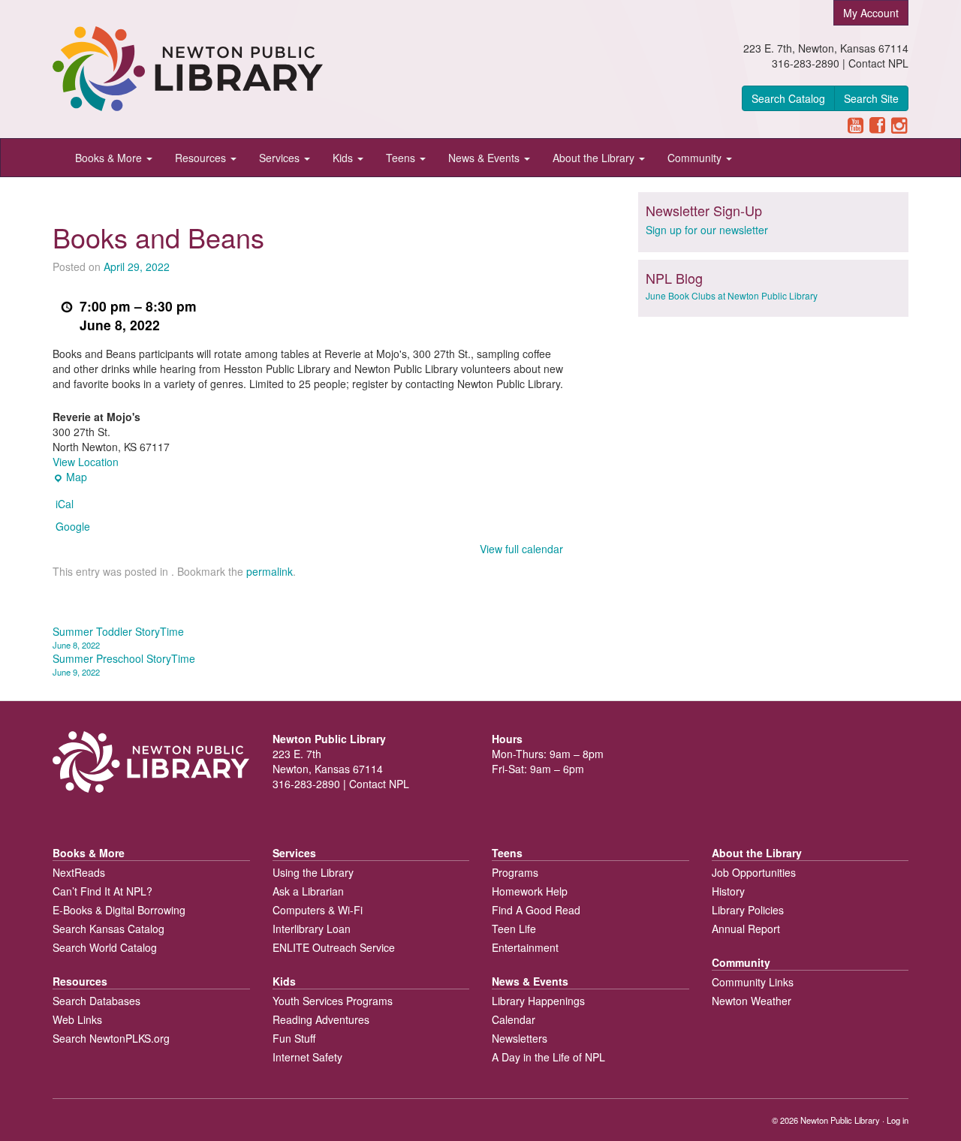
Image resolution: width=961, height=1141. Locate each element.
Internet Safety (307, 1056)
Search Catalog (788, 98)
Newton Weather (751, 1000)
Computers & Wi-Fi (318, 909)
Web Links (77, 1019)
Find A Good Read (536, 909)
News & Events (485, 157)
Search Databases (96, 1000)
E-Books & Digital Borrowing (119, 909)
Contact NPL (878, 63)
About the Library (595, 157)
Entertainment (525, 947)
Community (696, 157)
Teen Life (514, 928)
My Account (871, 12)
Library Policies (748, 909)
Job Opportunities (754, 872)
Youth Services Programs (333, 1000)
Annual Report (746, 928)
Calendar (513, 1019)
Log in (897, 1120)
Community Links (753, 981)
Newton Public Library (840, 1120)
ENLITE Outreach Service (334, 947)
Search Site (871, 98)
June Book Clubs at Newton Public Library (732, 295)
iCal (65, 503)
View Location (86, 461)
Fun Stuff (294, 1038)
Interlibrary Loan (312, 928)
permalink (269, 571)
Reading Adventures (321, 1019)
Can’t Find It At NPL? (102, 891)
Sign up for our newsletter (707, 229)
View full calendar (521, 548)
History (728, 891)
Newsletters (519, 1038)
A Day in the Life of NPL (548, 1056)
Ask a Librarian (308, 891)
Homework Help (530, 891)
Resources (202, 157)
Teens (402, 157)
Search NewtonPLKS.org (111, 1038)
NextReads (79, 872)
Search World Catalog (105, 947)
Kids (344, 157)
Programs (515, 872)
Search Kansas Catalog (108, 928)
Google (73, 526)
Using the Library (313, 872)
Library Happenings (538, 1000)
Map (70, 476)
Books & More (110, 157)
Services (281, 157)
